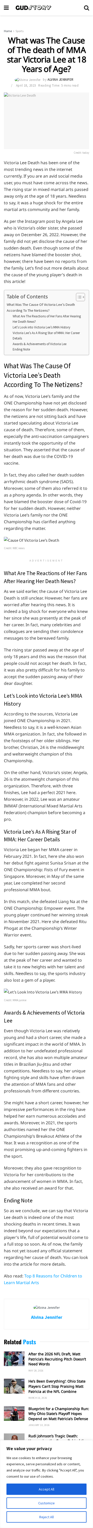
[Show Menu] (6, 7)
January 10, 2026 (39, 1425)
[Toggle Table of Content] (78, 297)
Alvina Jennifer (61, 79)
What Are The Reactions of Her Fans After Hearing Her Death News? (47, 319)
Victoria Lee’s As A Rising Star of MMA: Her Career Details (46, 335)
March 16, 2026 (37, 1398)
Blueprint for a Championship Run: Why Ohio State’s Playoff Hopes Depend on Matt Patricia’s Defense (58, 1413)
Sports (20, 31)
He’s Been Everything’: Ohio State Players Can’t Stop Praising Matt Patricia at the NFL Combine (57, 1386)
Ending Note (21, 349)
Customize (46, 1503)
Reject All (46, 1517)
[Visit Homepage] (46, 7)
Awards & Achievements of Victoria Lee (39, 344)
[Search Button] (86, 7)
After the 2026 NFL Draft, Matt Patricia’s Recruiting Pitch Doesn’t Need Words (57, 1358)
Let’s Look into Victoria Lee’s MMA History (41, 327)
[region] (46, 1484)
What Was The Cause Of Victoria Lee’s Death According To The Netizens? (41, 307)
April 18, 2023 (26, 85)
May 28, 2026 (36, 1370)
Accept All (46, 1489)
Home (8, 31)
